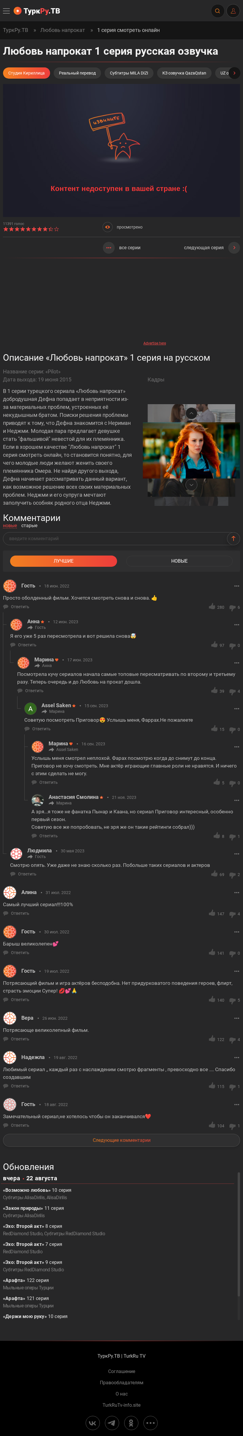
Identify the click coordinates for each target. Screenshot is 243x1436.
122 (220, 1039)
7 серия (32, 1247)
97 (222, 645)
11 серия (33, 1211)
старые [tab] (29, 525)
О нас (122, 1394)
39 (222, 691)
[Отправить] (233, 538)
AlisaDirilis (57, 1197)
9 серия (33, 1266)
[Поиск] (217, 10)
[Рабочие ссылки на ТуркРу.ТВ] (150, 1423)
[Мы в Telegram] (112, 1423)
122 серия (28, 1284)
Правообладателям (121, 1382)
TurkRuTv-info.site (121, 1405)
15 (222, 729)
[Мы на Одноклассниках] (131, 1423)
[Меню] (7, 11)
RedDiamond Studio (22, 1233)
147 (220, 914)
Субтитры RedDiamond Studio (74, 1233)
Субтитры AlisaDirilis (24, 1197)
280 (220, 607)
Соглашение (121, 1371)
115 (220, 1086)
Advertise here (154, 343)
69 (222, 874)
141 (220, 953)
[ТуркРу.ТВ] (37, 11)
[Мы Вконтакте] (93, 1423)
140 (220, 1000)
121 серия (28, 1302)
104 (220, 1125)
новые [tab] (10, 525)
